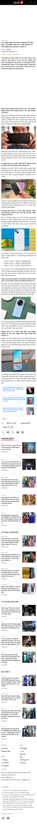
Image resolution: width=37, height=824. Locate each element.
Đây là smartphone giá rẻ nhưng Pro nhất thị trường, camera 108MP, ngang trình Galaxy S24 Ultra (13, 389)
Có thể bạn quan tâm (10, 602)
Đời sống (3, 495)
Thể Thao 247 (24, 760)
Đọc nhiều (5, 672)
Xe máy (3, 459)
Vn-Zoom (23, 763)
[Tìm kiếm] (29, 2)
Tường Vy (8, 49)
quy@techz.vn (9, 777)
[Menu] (34, 2)
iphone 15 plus (11, 423)
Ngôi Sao (23, 754)
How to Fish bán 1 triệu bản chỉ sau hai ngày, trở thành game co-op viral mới (11, 447)
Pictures (6, 763)
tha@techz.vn (26, 780)
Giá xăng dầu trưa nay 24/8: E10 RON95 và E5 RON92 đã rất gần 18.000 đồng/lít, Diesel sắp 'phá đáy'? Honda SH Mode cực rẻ (11, 519)
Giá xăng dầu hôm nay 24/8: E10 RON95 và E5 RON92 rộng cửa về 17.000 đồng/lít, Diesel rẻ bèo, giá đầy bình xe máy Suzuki (10, 732)
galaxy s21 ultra (8, 427)
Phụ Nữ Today (5, 751)
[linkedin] (23, 432)
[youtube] (18, 432)
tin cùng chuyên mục (10, 532)
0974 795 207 (17, 780)
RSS (21, 757)
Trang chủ (4, 748)
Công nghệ (23, 748)
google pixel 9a (25, 423)
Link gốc (4, 419)
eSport (2, 443)
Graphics (6, 765)
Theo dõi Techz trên (7, 54)
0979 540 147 (12, 775)
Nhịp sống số (4, 40)
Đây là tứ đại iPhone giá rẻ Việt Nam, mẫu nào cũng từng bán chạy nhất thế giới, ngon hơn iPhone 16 (13, 409)
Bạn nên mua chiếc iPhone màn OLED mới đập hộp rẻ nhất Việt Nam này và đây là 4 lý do (14, 399)
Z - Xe (22, 751)
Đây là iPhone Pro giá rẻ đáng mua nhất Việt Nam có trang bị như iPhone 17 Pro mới (10, 698)
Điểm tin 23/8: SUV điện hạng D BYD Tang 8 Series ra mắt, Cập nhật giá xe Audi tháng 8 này (11, 626)
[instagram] (13, 432)
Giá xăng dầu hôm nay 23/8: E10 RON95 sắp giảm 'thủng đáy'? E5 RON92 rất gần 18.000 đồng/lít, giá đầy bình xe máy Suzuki (11, 682)
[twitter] (3, 432)
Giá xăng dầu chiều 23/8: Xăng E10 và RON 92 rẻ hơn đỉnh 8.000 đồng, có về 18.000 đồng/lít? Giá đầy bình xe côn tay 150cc (11, 714)
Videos (6, 760)
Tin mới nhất (7, 439)
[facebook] (8, 432)
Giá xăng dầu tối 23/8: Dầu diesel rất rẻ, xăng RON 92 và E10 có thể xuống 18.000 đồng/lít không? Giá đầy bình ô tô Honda (11, 658)
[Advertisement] (18, 89)
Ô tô (2, 622)
